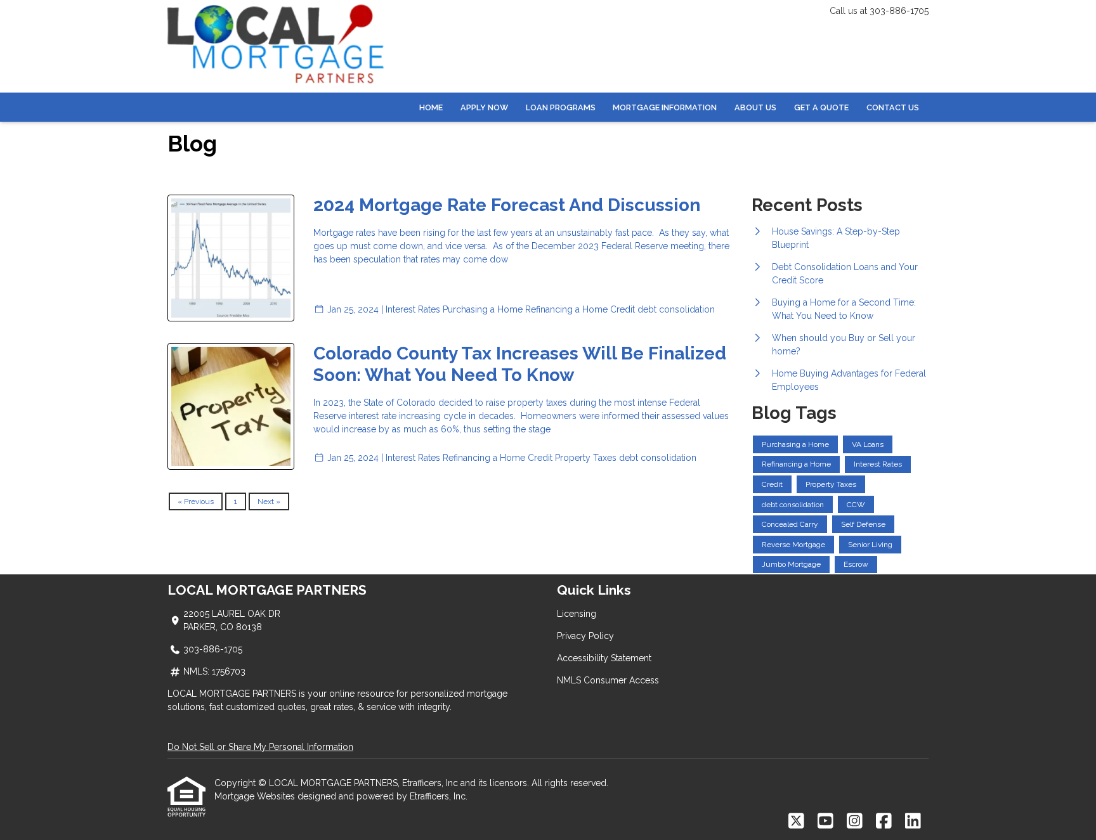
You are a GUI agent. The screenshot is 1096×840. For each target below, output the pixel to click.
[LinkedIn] (913, 821)
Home (431, 107)
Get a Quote (821, 107)
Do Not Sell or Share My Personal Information (260, 747)
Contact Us (892, 107)
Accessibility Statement (604, 658)
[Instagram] (855, 821)
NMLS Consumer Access (608, 680)
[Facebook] (884, 821)
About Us (755, 107)
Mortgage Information (665, 107)
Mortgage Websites (255, 796)
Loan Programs (561, 107)
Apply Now (484, 107)
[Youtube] (825, 821)
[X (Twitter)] (796, 821)
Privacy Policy (585, 636)
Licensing (576, 614)
